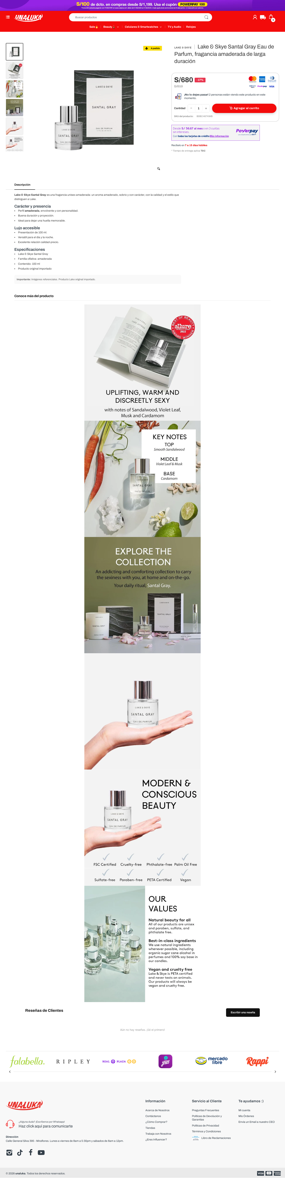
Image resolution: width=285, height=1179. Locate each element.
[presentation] (10, 1072)
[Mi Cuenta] (255, 17)
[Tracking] (263, 17)
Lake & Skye (183, 47)
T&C (203, 150)
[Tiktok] (19, 1153)
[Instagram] (9, 1153)
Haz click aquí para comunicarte (46, 1126)
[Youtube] (41, 1153)
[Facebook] (30, 1153)
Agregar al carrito (246, 108)
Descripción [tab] (22, 184)
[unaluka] (28, 17)
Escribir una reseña (243, 1012)
